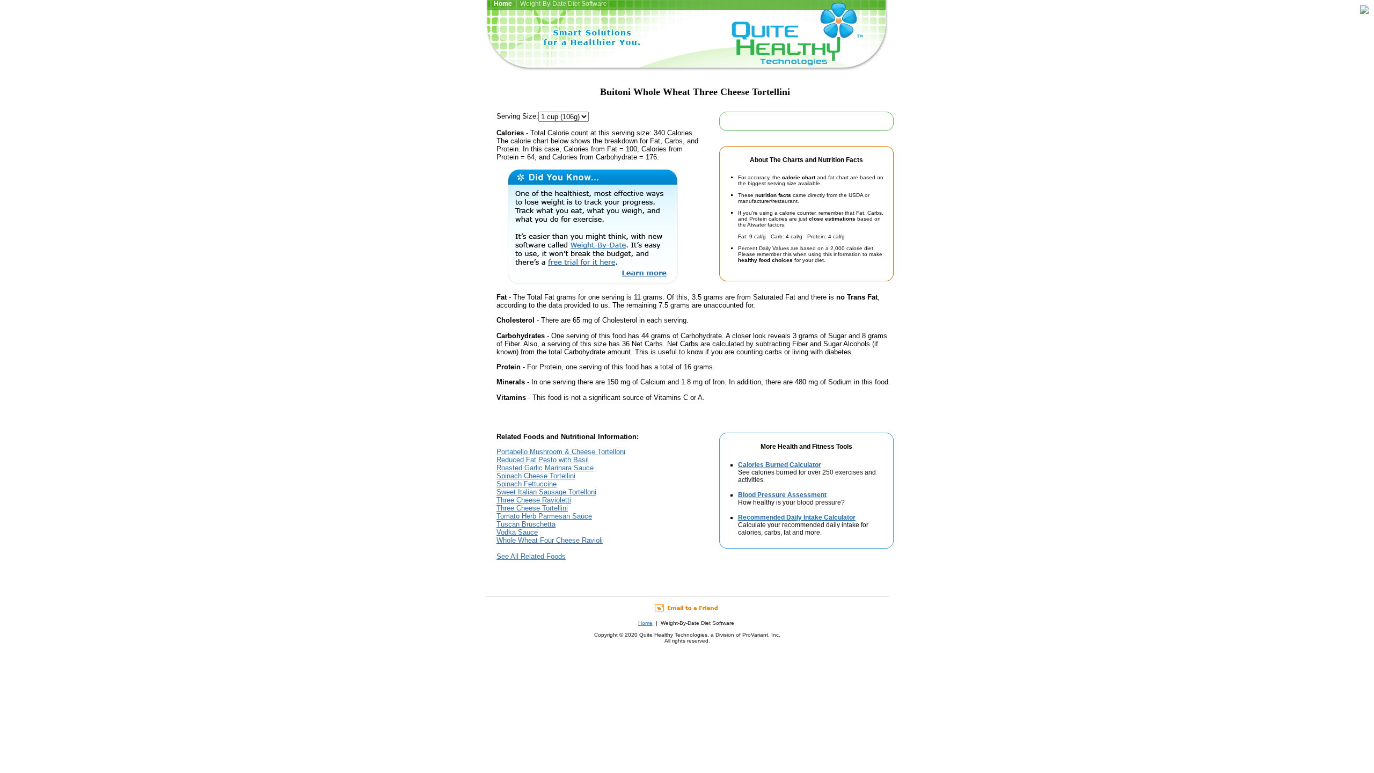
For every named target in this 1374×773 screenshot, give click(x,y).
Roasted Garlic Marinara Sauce (545, 468)
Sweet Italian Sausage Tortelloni (546, 492)
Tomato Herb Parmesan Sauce (544, 516)
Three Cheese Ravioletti (533, 500)
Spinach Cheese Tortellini (535, 476)
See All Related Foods (531, 556)
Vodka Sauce (517, 532)
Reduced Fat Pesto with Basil (542, 460)
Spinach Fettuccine (526, 484)
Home (645, 623)
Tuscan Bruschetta (526, 524)
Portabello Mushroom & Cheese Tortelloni (560, 452)
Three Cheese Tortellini (532, 508)
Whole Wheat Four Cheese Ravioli (549, 540)
